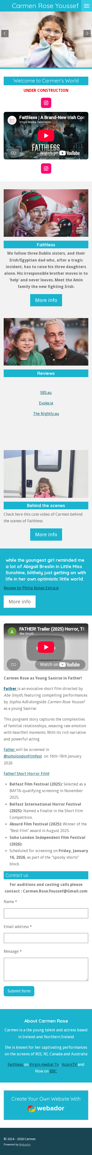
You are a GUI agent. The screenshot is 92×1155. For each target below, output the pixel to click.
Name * (10, 901)
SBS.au (46, 392)
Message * (13, 951)
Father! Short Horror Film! (26, 773)
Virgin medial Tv (44, 1064)
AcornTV (70, 1064)
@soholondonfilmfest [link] (23, 756)
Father (10, 749)
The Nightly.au (46, 413)
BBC (53, 1071)
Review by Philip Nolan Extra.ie (31, 588)
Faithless (16, 1064)
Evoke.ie (46, 403)
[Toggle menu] (86, 6)
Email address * (18, 926)
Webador (25, 1144)
